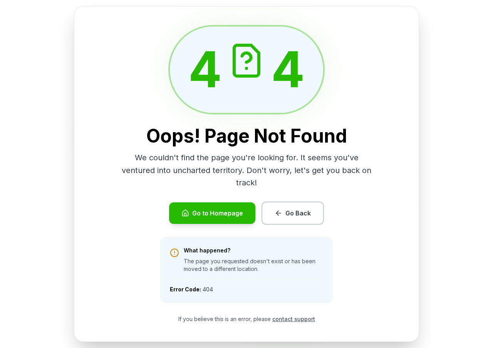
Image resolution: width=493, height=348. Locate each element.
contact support (293, 319)
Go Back (298, 213)
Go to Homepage (217, 213)
